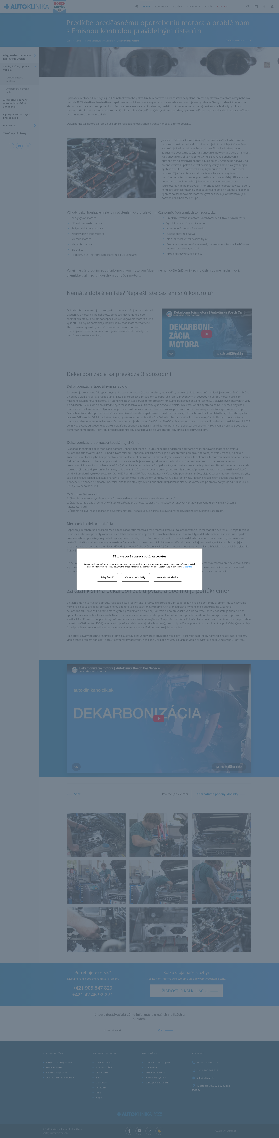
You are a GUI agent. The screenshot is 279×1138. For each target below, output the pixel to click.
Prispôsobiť (107, 577)
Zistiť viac (187, 566)
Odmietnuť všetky (135, 577)
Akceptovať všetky (167, 577)
